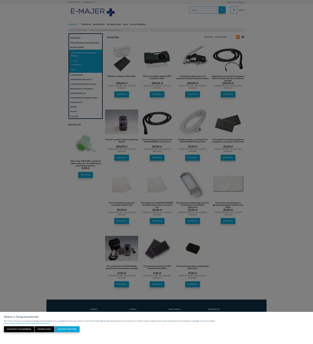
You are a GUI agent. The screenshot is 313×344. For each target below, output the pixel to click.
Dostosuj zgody (44, 329)
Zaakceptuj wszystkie (67, 329)
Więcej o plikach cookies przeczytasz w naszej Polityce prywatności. (27, 323)
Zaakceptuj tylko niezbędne (19, 329)
